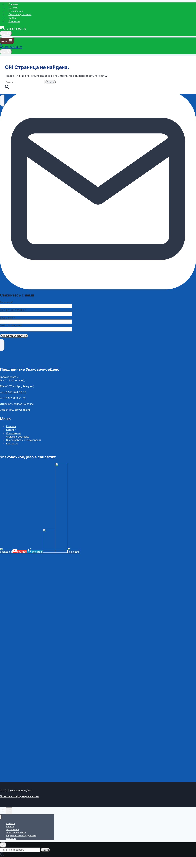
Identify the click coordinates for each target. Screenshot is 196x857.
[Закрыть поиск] (3, 845)
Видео (12, 17)
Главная (13, 4)
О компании (15, 11)
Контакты (14, 21)
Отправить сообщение (14, 335)
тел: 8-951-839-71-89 (13, 398)
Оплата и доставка (19, 14)
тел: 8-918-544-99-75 (13, 392)
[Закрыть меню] (1, 817)
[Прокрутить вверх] (3, 811)
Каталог (13, 7)
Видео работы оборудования (23, 440)
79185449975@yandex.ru (15, 409)
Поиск (45, 849)
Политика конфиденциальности (19, 796)
